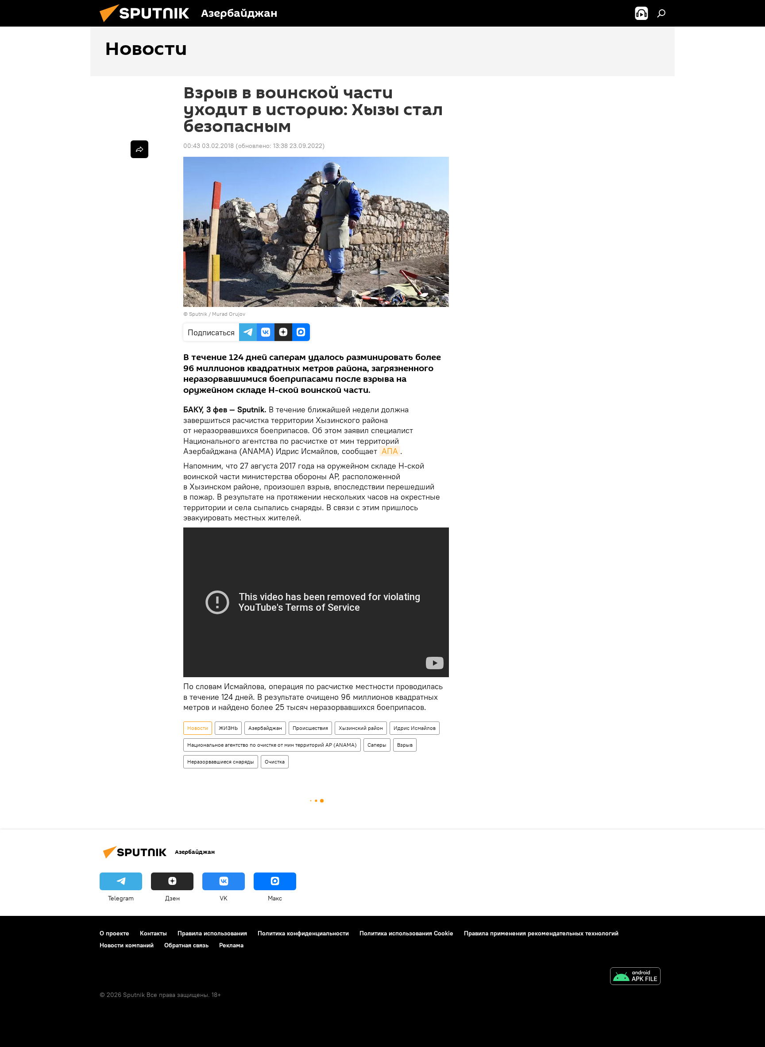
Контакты (153, 933)
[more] (139, 149)
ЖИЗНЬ (228, 728)
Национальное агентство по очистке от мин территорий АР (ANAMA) (272, 744)
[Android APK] (635, 977)
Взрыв (405, 744)
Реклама (231, 945)
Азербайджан (265, 728)
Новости (197, 728)
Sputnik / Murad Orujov (217, 313)
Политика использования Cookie (406, 933)
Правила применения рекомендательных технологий (541, 933)
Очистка (275, 761)
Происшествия (310, 728)
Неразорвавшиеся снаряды (220, 761)
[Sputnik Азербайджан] (148, 24)
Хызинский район (361, 728)
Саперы (376, 744)
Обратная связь (186, 945)
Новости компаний (127, 945)
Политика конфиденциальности (303, 933)
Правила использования (212, 933)
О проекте (114, 933)
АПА (390, 451)
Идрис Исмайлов (415, 728)
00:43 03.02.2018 (208, 146)
